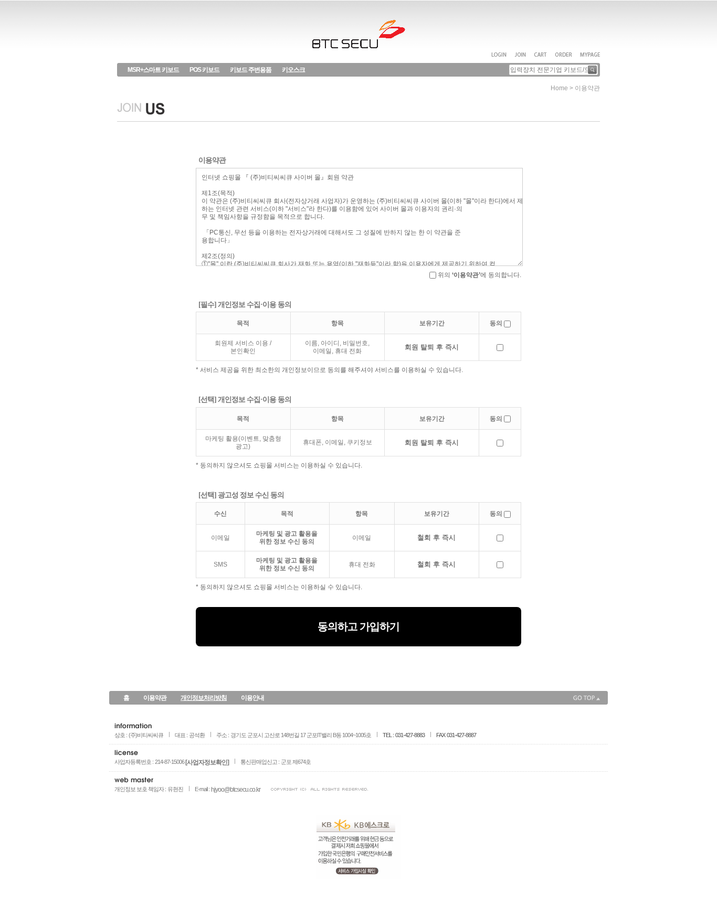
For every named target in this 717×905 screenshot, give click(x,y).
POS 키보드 (204, 69)
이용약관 (154, 697)
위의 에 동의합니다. (478, 275)
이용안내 (252, 697)
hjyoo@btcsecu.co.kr (235, 789)
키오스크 (293, 69)
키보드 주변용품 (250, 69)
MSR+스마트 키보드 (153, 69)
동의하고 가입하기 (358, 626)
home (559, 88)
